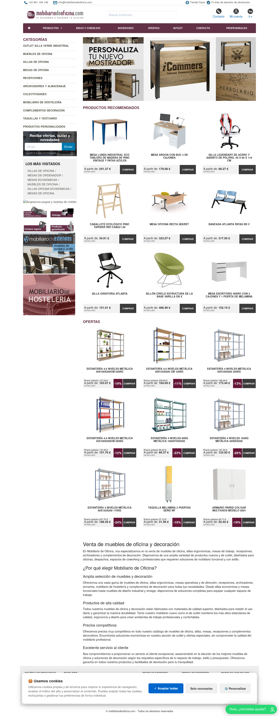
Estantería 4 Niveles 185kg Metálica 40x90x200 (229, 440)
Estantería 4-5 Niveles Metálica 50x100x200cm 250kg (110, 370)
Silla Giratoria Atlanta (109, 293)
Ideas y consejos (88, 28)
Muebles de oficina (37, 54)
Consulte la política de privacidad (40, 152)
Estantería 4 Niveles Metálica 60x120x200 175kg (110, 509)
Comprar (128, 169)
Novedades (126, 28)
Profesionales (236, 28)
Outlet (178, 28)
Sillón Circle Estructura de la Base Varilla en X (169, 295)
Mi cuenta (236, 16)
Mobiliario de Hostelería (42, 102)
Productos (51, 28)
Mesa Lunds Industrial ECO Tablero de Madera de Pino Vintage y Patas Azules (109, 157)
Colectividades (35, 94)
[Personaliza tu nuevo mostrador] (169, 69)
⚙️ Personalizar (235, 688)
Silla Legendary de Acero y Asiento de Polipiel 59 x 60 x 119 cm (229, 157)
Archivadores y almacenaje (44, 86)
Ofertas (154, 28)
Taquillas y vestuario (40, 118)
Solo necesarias (201, 688)
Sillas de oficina (36, 62)
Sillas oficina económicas (48, 189)
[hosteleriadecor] (49, 294)
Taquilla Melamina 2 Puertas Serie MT (169, 509)
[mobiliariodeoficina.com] (54, 13)
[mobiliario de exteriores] (49, 253)
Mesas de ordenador (44, 175)
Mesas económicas (42, 180)
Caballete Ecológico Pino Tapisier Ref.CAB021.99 (109, 226)
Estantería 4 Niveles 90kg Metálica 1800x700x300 (169, 440)
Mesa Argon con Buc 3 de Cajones (169, 156)
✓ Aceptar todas (166, 688)
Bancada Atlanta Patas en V (229, 224)
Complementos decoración (44, 110)
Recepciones (32, 78)
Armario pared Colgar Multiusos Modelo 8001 (229, 509)
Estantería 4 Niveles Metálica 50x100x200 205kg (229, 370)
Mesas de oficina (36, 70)
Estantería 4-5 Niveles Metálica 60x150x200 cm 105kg (169, 370)
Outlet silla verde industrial (46, 46)
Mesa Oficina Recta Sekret (169, 224)
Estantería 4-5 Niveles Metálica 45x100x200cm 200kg (110, 440)
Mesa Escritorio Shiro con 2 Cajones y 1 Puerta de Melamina (229, 295)
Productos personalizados (44, 126)
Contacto (218, 16)
